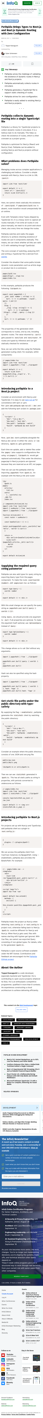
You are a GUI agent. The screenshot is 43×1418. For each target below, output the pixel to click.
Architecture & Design (26, 1020)
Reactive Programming (11, 1039)
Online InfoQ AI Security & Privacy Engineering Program (33, 1295)
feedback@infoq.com (7, 1399)
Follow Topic (21, 1009)
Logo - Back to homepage (12, 3)
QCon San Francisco (33, 1330)
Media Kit (5, 1322)
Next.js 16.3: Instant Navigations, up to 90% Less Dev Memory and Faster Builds (22, 1060)
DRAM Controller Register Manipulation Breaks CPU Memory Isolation (20, 1130)
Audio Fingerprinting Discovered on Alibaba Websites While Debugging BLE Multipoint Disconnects (19, 1115)
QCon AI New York (32, 1335)
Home (4, 1290)
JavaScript (7, 1031)
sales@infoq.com (27, 1399)
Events (4, 1304)
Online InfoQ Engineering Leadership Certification (30, 1313)
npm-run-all (30, 400)
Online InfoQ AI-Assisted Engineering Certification (33, 1323)
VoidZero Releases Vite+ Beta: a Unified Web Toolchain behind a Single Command (23, 1065)
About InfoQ (6, 1315)
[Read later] (32, 64)
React (18, 1031)
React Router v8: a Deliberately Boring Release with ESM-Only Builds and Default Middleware (22, 1076)
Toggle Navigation (3, 3)
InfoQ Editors (6, 1312)
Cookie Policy (30, 1414)
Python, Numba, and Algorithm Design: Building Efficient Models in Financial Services (20, 1123)
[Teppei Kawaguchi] (3, 45)
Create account (7, 1294)
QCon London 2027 (33, 1341)
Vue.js (5, 1043)
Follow (38, 45)
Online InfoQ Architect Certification (30, 1303)
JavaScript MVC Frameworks (24, 1023)
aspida (4, 257)
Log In (4, 1297)
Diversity (5, 1333)
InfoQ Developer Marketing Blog (11, 1327)
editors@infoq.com (7, 1405)
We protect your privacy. (9, 1188)
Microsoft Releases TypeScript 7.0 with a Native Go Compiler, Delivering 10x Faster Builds (22, 1082)
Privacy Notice (6, 1414)
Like (13, 64)
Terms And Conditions (18, 1414)
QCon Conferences (8, 1301)
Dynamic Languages (10, 1035)
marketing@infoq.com (29, 1405)
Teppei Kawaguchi (12, 46)
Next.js (6, 1023)
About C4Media (7, 1319)
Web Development (9, 21)
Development (8, 1020)
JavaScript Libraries (23, 1027)
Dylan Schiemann (11, 53)
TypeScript (7, 1027)
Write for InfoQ (7, 1308)
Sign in (37, 3)
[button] (21, 1183)
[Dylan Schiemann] (3, 53)
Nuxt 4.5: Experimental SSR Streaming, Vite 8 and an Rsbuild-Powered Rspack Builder (23, 1070)
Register (27, 3)
